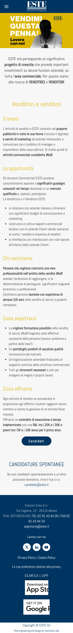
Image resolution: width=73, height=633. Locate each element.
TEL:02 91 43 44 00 (45, 516)
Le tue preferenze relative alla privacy (36, 566)
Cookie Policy (46, 557)
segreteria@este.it (36, 526)
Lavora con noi (36, 537)
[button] (6, 6)
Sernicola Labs (52, 630)
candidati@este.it (37, 484)
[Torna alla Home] (36, 6)
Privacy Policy (27, 557)
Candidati (36, 441)
